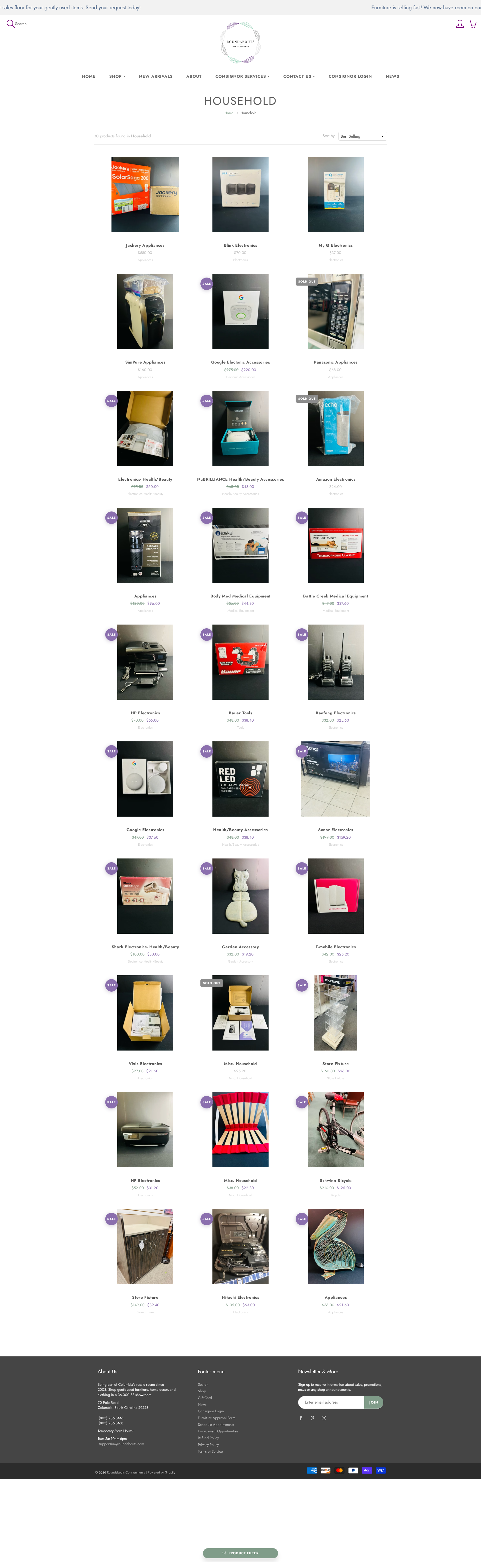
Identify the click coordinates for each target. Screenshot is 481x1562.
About (194, 76)
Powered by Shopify (161, 1472)
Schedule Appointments (216, 1424)
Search (203, 1384)
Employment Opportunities (218, 1431)
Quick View (145, 194)
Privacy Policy (208, 1444)
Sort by (329, 136)
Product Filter (243, 1553)
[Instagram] (323, 1418)
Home (88, 76)
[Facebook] (300, 1418)
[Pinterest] (312, 1418)
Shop (116, 76)
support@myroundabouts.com (121, 1443)
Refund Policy (208, 1437)
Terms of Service (210, 1451)
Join (373, 1402)
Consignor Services (241, 76)
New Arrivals (156, 76)
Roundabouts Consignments (126, 1472)
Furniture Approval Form (216, 1417)
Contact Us (298, 76)
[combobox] (362, 136)
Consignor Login (350, 76)
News (392, 76)
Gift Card (205, 1397)
